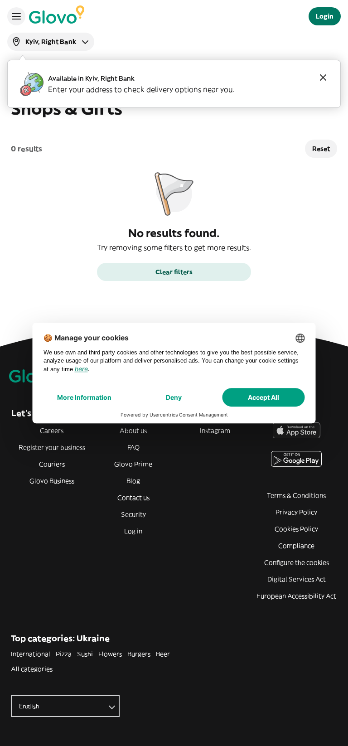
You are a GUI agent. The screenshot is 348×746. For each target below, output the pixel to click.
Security (133, 514)
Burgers (138, 654)
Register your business (52, 447)
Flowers (110, 654)
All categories (32, 669)
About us (133, 430)
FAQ (133, 447)
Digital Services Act (296, 579)
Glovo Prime (133, 464)
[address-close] (323, 77)
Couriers (52, 464)
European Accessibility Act (296, 596)
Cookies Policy (296, 529)
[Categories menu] (16, 16)
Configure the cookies (296, 562)
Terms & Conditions (296, 495)
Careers (51, 430)
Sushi (85, 654)
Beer (163, 654)
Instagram (215, 430)
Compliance (296, 546)
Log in (133, 531)
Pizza (64, 654)
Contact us (133, 498)
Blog (133, 481)
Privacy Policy (296, 512)
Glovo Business (51, 481)
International (30, 654)
